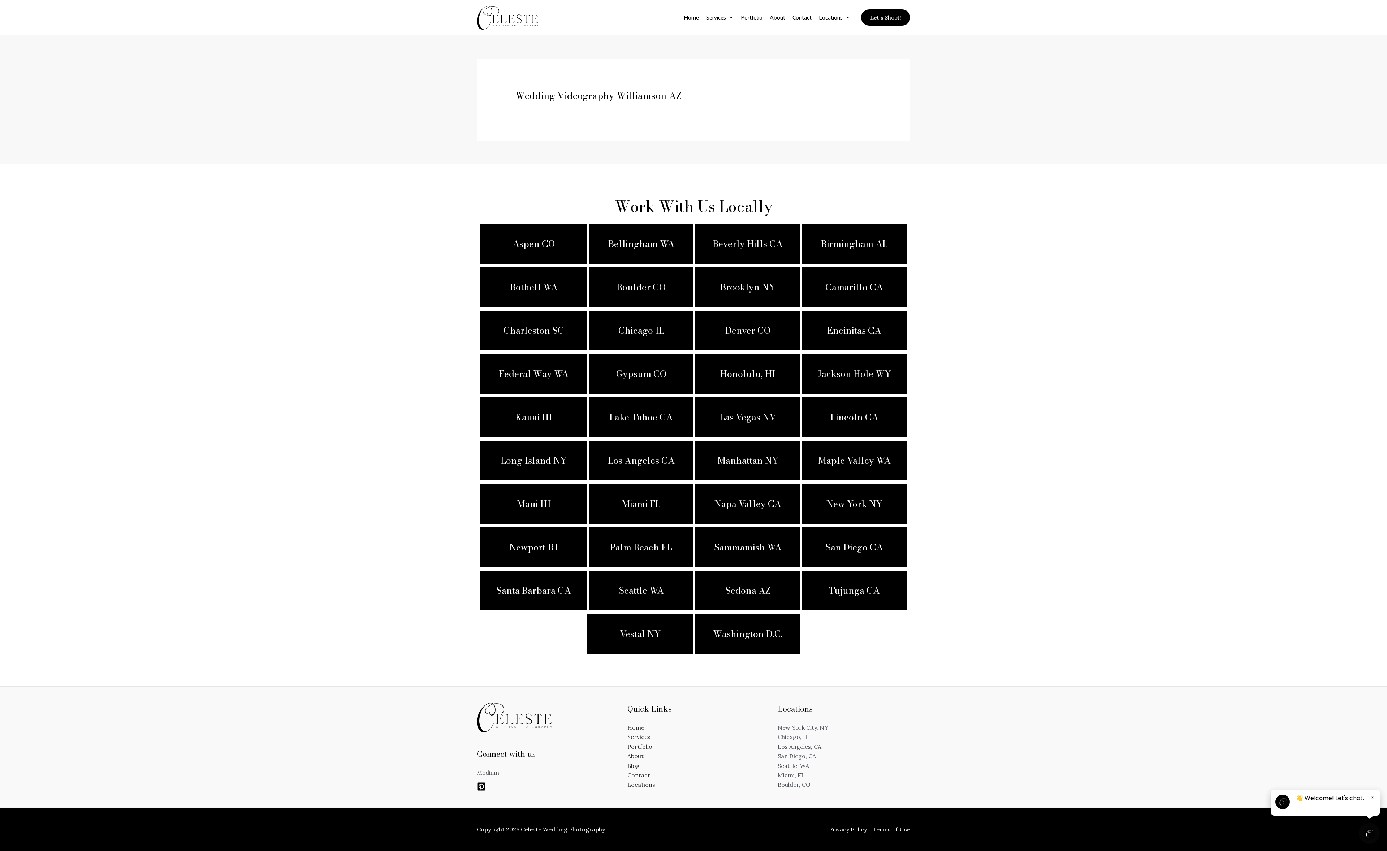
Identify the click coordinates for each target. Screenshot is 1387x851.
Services (716, 17)
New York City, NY (803, 727)
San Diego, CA (797, 756)
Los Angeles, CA (799, 746)
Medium (488, 772)
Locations (831, 17)
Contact (802, 17)
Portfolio (751, 17)
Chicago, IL (793, 736)
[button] (885, 17)
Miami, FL (791, 775)
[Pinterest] (481, 786)
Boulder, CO (794, 784)
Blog (633, 765)
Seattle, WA (793, 765)
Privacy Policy (848, 829)
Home (691, 17)
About (777, 17)
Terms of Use (891, 829)
